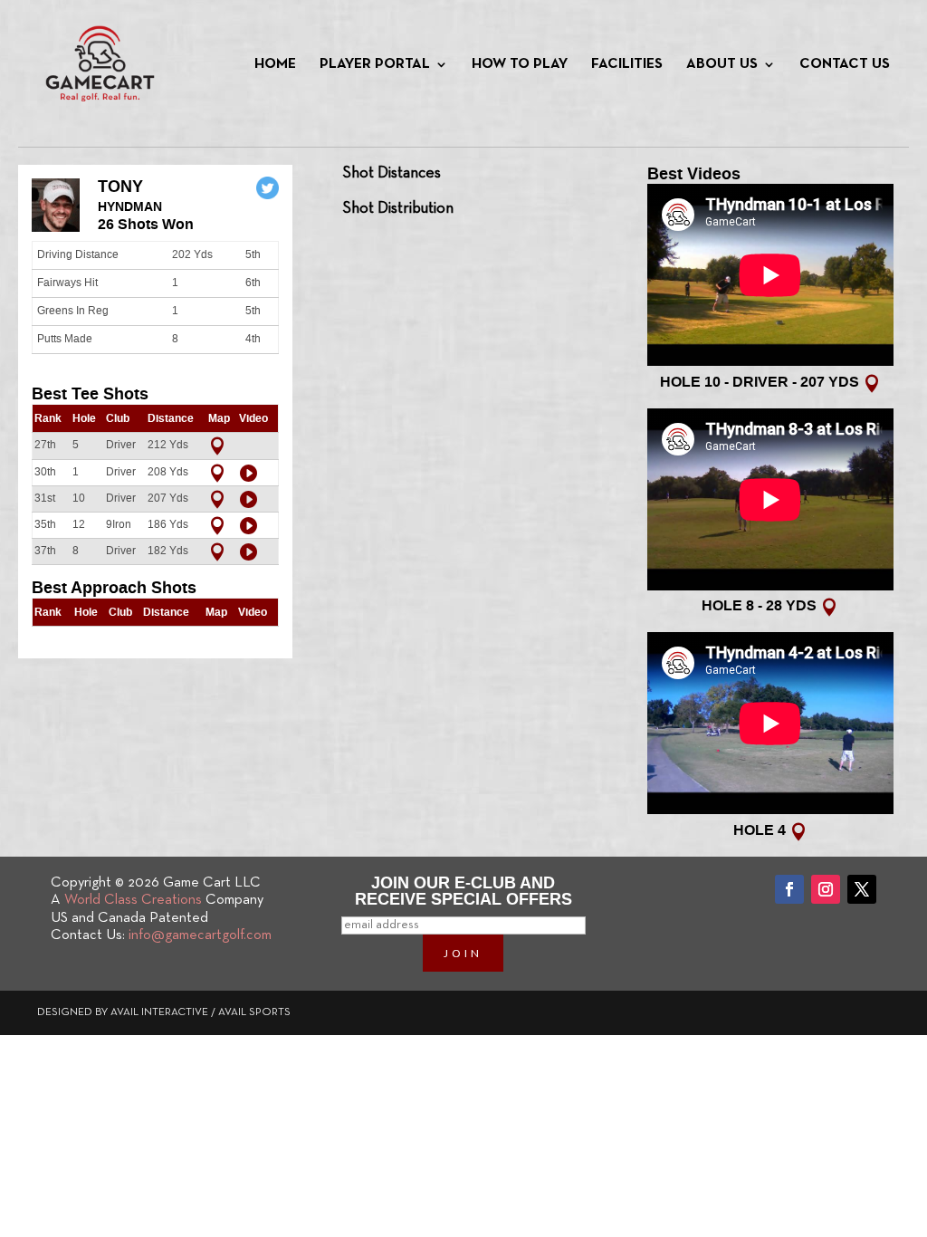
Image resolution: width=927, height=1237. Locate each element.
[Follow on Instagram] (825, 889)
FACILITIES (627, 64)
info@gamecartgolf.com (200, 935)
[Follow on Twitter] (861, 889)
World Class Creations (133, 900)
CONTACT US (844, 64)
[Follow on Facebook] (789, 889)
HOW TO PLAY (520, 64)
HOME (275, 64)
